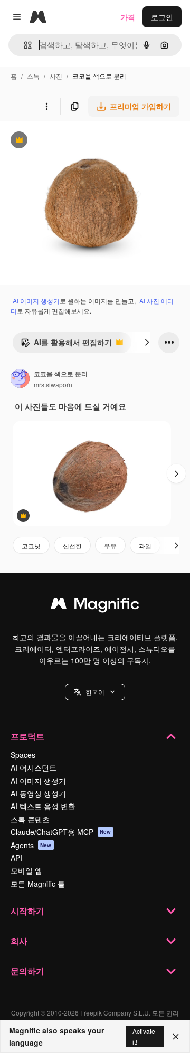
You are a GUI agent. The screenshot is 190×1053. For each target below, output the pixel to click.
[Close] (175, 1036)
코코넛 (31, 545)
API (16, 857)
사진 (56, 75)
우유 (110, 545)
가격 (127, 17)
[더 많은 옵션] (46, 106)
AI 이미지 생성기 (36, 300)
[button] (95, 692)
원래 (61, 141)
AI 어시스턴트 (33, 767)
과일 (145, 545)
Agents (31, 845)
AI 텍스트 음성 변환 (43, 806)
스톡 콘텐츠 (30, 819)
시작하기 (27, 911)
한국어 (95, 691)
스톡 (33, 75)
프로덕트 (27, 736)
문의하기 (27, 971)
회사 (19, 941)
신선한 (72, 545)
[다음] (146, 342)
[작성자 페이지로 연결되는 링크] (20, 379)
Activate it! (143, 1036)
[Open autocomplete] (23, 45)
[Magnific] (95, 606)
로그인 (162, 17)
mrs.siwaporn (53, 384)
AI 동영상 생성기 (38, 793)
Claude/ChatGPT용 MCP (61, 832)
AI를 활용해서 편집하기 (66, 345)
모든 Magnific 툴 (38, 883)
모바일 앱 (26, 870)
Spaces (23, 755)
